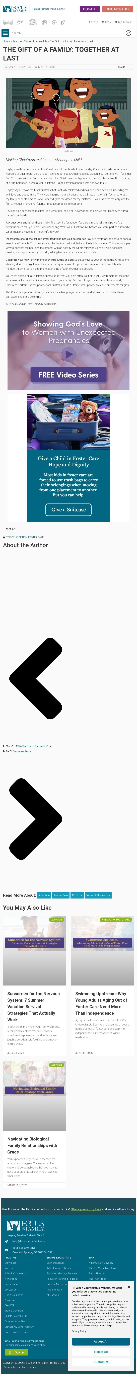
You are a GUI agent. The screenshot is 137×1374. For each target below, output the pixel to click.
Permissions (29, 1367)
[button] (5, 33)
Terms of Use (57, 1362)
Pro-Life (17, 41)
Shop (92, 1257)
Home (6, 41)
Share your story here (86, 1209)
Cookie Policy (11, 1367)
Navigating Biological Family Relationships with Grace (32, 1145)
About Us (10, 1257)
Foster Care (36, 537)
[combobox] (66, 33)
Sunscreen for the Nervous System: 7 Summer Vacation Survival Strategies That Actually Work (33, 1006)
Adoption (21, 537)
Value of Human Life (35, 41)
